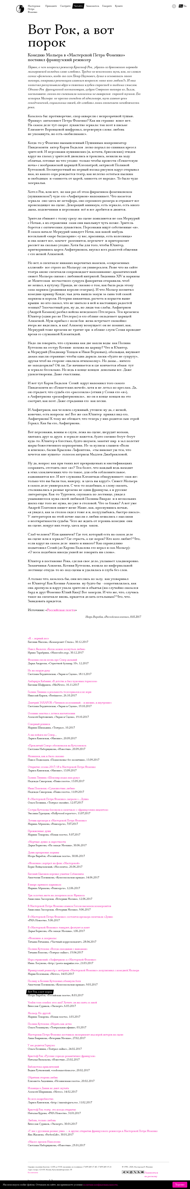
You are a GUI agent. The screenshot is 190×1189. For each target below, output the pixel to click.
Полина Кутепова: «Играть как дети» (50, 1024)
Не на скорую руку (39, 670)
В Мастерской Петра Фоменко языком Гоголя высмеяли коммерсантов (69, 906)
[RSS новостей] (138, 1172)
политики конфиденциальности (100, 1184)
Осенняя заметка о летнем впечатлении (51, 713)
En (185, 6)
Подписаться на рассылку (146, 1172)
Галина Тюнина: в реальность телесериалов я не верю (59, 692)
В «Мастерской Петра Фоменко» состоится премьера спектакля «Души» (70, 916)
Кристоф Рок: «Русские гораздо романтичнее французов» (61, 1056)
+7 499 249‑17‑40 (90, 1167)
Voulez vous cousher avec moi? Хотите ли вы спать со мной (62, 1002)
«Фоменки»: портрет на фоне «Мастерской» (54, 863)
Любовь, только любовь (42, 1120)
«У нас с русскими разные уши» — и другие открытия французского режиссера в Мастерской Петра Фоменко (93, 1131)
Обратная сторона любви (43, 1077)
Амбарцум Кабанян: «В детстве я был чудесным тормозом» (62, 681)
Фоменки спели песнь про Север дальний (52, 659)
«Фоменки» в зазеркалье (42, 938)
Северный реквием (39, 724)
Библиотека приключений (43, 1066)
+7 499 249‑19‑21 (105, 1167)
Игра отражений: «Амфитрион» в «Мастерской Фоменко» (62, 959)
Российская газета (61, 610)
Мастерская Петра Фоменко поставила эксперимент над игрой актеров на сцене (75, 1034)
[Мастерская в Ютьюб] (142, 1172)
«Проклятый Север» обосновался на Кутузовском (57, 745)
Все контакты (33, 1172)
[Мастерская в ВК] (127, 1172)
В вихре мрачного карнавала (44, 884)
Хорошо (179, 1184)
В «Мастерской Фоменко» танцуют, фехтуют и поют (59, 927)
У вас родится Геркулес (41, 1045)
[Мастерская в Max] (131, 1172)
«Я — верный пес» (38, 638)
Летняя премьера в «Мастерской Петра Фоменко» (57, 820)
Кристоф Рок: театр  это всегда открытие (52, 1109)
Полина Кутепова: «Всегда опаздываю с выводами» (57, 949)
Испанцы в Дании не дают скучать (48, 1088)
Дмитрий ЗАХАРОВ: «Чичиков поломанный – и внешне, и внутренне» (70, 702)
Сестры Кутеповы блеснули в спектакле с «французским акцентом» (68, 809)
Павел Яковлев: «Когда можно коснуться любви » (56, 649)
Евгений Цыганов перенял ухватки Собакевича (56, 874)
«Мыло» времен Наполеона (44, 1141)
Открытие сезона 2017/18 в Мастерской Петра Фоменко (62, 767)
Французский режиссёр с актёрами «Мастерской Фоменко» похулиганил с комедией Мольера (83, 970)
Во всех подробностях (40, 1099)
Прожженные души (39, 831)
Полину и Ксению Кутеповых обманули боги (54, 981)
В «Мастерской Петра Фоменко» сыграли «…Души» (58, 799)
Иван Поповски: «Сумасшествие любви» (51, 788)
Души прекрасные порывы (43, 852)
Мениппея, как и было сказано (46, 756)
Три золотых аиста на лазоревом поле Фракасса (56, 895)
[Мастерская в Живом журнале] (135, 1172)
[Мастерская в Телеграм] (123, 1172)
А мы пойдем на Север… (42, 734)
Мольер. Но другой (39, 1013)
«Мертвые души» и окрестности (47, 841)
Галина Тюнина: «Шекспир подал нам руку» (54, 777)
